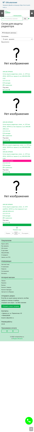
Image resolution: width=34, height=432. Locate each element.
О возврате (4, 255)
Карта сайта (5, 243)
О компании (5, 266)
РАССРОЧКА (5, 252)
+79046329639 (17, 15)
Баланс (3, 285)
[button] (29, 420)
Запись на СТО (5, 257)
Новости (3, 269)
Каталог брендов (6, 289)
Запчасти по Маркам (7, 292)
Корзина (3, 283)
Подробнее (6, 92)
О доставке (4, 250)
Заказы (3, 280)
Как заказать (5, 246)
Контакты (4, 273)
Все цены (6, 89)
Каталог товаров (6, 287)
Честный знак (5, 264)
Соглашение (5, 271)
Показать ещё (17, 229)
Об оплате (4, 248)
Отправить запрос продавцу (11, 306)
